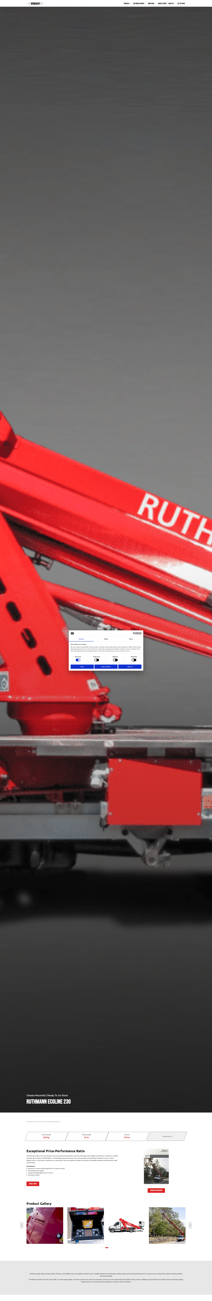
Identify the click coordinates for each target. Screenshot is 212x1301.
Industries (151, 4)
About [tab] (131, 639)
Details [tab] (106, 639)
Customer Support (138, 4)
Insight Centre (162, 4)
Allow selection (106, 666)
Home (28, 1121)
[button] (21, 1225)
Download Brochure (156, 1190)
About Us (171, 4)
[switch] (96, 660)
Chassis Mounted (35, 1095)
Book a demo (33, 1184)
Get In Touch (181, 4)
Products (126, 4)
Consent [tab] (81, 639)
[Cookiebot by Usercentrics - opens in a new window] (134, 633)
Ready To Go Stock (57, 1095)
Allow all (129, 666)
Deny (82, 666)
